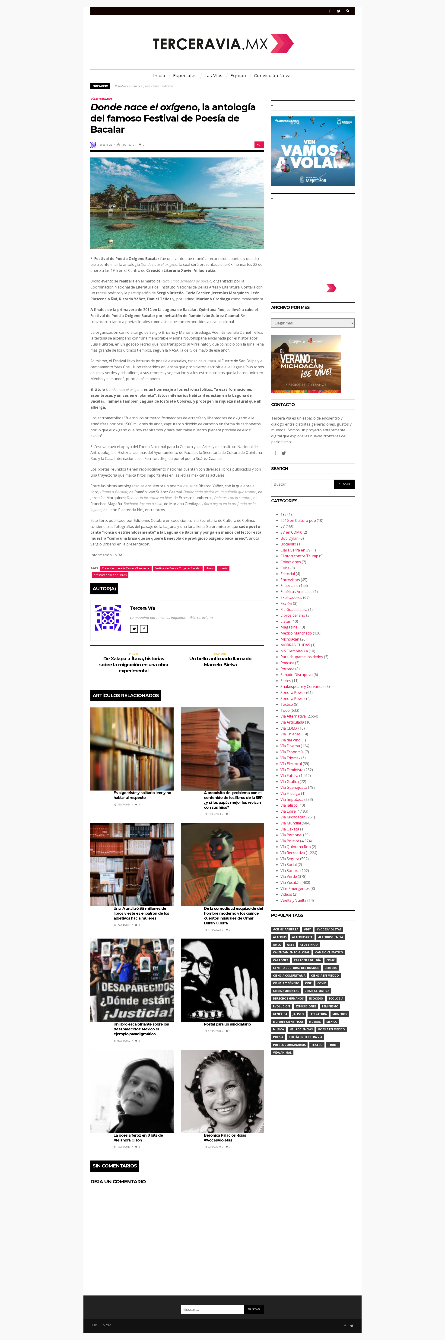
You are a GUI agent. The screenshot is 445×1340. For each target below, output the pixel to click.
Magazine (289, 627)
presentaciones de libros (110, 575)
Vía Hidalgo (290, 793)
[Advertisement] (313, 241)
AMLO (277, 945)
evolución (281, 1006)
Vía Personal (291, 834)
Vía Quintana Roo (295, 846)
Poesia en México (331, 1029)
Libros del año (292, 615)
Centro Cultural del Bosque (296, 968)
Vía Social (288, 864)
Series (285, 680)
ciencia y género (286, 983)
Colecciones (290, 561)
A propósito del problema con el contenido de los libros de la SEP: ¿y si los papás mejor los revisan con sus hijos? (233, 800)
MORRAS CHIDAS (295, 645)
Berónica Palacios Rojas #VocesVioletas (225, 1137)
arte (290, 945)
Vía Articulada (292, 722)
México (331, 1022)
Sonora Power (292, 692)
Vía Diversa (290, 745)
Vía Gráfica (289, 781)
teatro (317, 1045)
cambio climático (329, 952)
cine (308, 983)
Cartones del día (307, 960)
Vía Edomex (290, 757)
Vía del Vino (290, 740)
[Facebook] (330, 11)
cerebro (330, 968)
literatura (318, 1014)
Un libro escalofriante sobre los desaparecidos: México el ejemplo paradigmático (141, 1029)
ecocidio (316, 998)
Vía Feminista (291, 769)
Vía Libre (288, 811)
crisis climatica (317, 991)
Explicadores (291, 597)
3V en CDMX (291, 532)
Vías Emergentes (295, 888)
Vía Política (289, 840)
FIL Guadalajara (293, 609)
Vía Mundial (290, 823)
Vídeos (286, 894)
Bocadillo (288, 544)
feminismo (330, 1006)
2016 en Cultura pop (298, 520)
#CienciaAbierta (285, 929)
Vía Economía (292, 751)
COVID (321, 983)
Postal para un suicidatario (227, 1024)
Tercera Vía (105, 144)
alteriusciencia (330, 937)
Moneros (339, 1014)
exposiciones (306, 1006)
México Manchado (296, 633)
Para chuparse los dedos (301, 656)
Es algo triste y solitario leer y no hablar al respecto (142, 795)
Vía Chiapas (290, 734)
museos (315, 1022)
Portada (287, 668)
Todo (285, 710)
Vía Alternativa (101, 99)
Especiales (289, 585)
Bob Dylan (289, 538)
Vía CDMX (288, 728)
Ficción (286, 603)
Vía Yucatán (290, 882)
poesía (223, 568)
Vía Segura (289, 858)
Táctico (286, 704)
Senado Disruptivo (296, 674)
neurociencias (301, 1029)
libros (209, 568)
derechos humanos (288, 998)
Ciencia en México (325, 976)
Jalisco (298, 1014)
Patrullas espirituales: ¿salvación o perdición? (144, 86)
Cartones (280, 960)
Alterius (279, 937)
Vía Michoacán (292, 817)
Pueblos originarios (289, 1045)
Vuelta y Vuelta (293, 900)
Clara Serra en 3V (295, 550)
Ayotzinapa (309, 945)
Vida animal (282, 1053)
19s (283, 514)
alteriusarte (302, 937)
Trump (333, 1045)
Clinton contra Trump (299, 555)
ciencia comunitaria (289, 976)
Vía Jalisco (289, 805)
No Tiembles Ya (294, 651)
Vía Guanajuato (293, 787)
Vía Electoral (291, 763)
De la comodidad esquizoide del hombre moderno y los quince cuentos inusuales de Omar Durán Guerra (233, 915)
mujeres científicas (288, 1022)
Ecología (336, 998)
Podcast (287, 662)
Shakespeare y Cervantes (302, 686)
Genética (280, 1014)
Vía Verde (288, 876)
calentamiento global (291, 952)
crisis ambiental (286, 991)
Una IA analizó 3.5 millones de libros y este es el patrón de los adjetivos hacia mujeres (141, 913)
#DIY (307, 929)
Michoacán (289, 639)
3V (282, 526)
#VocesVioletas (328, 929)
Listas (285, 621)
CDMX (330, 960)
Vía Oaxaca (289, 829)
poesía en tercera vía (305, 1037)
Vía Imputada (291, 799)
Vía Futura (289, 775)
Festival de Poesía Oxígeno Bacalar (178, 568)
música (278, 1029)
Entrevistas (290, 579)
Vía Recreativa (292, 852)
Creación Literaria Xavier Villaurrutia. (126, 568)
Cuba (284, 568)
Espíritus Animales (296, 591)
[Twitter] (338, 11)
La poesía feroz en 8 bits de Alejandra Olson (138, 1137)
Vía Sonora (289, 870)
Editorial (287, 573)
